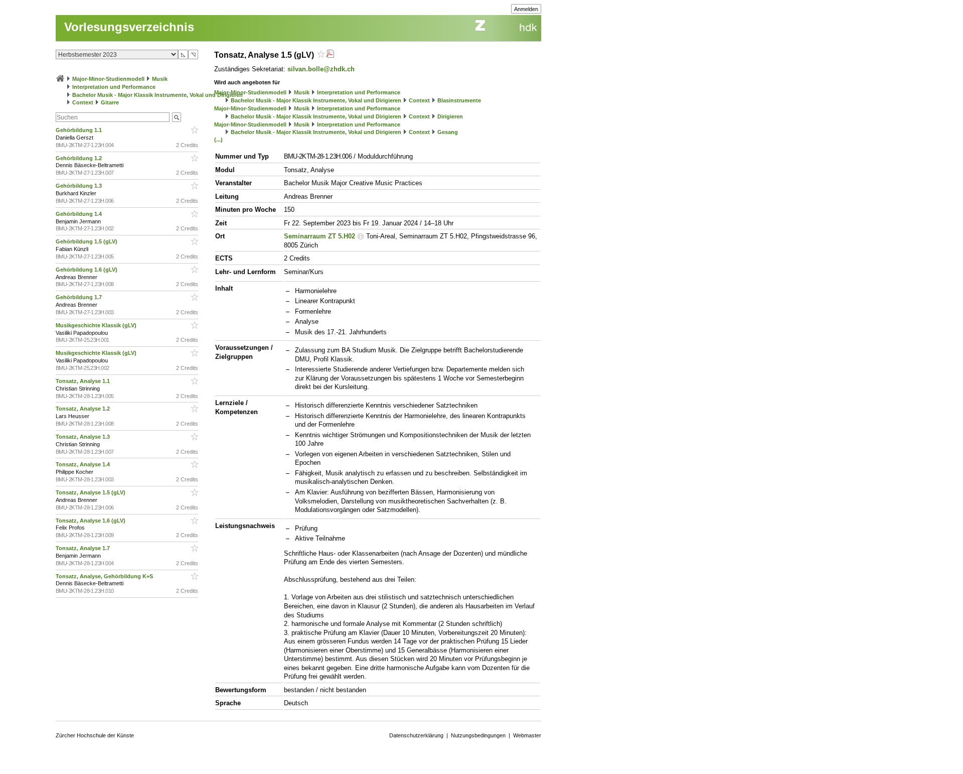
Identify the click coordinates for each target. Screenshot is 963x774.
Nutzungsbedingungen (478, 735)
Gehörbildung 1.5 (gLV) (87, 241)
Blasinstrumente (459, 100)
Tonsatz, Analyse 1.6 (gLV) (91, 521)
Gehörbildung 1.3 (79, 186)
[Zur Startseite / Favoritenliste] (60, 79)
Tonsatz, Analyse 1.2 (83, 409)
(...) (218, 140)
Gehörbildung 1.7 (79, 297)
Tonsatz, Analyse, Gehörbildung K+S (105, 576)
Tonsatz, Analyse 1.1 (83, 381)
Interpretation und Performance (113, 87)
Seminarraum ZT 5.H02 (319, 236)
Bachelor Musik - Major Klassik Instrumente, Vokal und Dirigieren (157, 95)
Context (82, 102)
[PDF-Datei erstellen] (330, 55)
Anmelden (526, 9)
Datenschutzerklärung (416, 735)
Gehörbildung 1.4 (79, 214)
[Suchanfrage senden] (176, 117)
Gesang (447, 132)
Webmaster (527, 735)
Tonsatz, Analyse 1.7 (83, 548)
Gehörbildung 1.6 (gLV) (87, 270)
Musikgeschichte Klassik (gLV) (97, 325)
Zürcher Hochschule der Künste (95, 735)
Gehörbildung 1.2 (79, 158)
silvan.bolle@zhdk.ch (321, 69)
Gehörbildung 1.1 (79, 130)
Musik (160, 79)
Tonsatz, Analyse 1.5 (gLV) (91, 492)
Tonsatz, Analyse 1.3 (83, 437)
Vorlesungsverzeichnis (129, 27)
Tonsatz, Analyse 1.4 (83, 464)
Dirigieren (450, 116)
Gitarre (110, 102)
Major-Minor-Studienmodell (108, 79)
